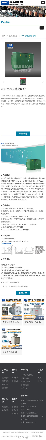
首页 (3, 36)
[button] (43, 2)
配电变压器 (13, 36)
